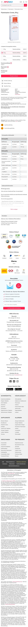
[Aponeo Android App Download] (18, 389)
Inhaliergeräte (4, 452)
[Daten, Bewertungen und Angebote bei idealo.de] (14, 241)
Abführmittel (17, 408)
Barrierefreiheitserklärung (14, 465)
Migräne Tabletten (5, 401)
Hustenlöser (3, 444)
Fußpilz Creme (18, 450)
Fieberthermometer (19, 442)
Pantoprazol (17, 448)
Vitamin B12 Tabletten (5, 428)
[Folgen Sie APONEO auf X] (14, 381)
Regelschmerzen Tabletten (6, 410)
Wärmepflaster (18, 399)
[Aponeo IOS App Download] (9, 389)
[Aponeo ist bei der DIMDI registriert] (17, 236)
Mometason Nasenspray (20, 426)
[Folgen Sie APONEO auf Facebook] (11, 381)
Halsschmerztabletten (5, 446)
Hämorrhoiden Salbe (19, 406)
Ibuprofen (3, 406)
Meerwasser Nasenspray (6, 450)
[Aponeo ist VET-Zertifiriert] (24, 236)
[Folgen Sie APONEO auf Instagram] (17, 381)
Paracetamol (3, 408)
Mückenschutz (18, 452)
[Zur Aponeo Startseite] (8, 2)
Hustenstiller (4, 442)
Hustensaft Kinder (5, 456)
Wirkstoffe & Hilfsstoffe (8, 135)
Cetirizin (16, 428)
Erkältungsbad (4, 448)
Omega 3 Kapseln (5, 430)
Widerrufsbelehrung (10, 461)
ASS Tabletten (4, 402)
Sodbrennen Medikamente (20, 401)
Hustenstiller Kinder (5, 454)
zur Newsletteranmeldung (14, 308)
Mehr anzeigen (14, 209)
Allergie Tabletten (18, 422)
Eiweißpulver (4, 422)
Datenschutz (11, 463)
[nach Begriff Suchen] (25, 5)
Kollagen (3, 426)
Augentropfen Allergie (19, 424)
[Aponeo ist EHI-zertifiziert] (11, 236)
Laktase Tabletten (4, 432)
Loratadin (17, 432)
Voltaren (17, 404)
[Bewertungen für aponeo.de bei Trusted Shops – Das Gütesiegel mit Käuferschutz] (4, 236)
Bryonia (16, 456)
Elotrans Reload (4, 421)
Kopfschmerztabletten (5, 399)
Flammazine (17, 94)
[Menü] (2, 2)
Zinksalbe (17, 446)
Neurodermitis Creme (19, 444)
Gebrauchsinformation (7, 185)
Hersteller (4, 216)
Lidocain (16, 412)
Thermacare (17, 402)
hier (16, 121)
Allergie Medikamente (19, 421)
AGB (3, 461)
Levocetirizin (17, 430)
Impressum (4, 463)
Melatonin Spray (4, 424)
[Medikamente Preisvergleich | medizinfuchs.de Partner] (20, 241)
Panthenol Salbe (18, 454)
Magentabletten (18, 410)
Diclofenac (3, 404)
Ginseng (2, 434)
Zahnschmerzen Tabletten (6, 412)
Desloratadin (17, 434)
